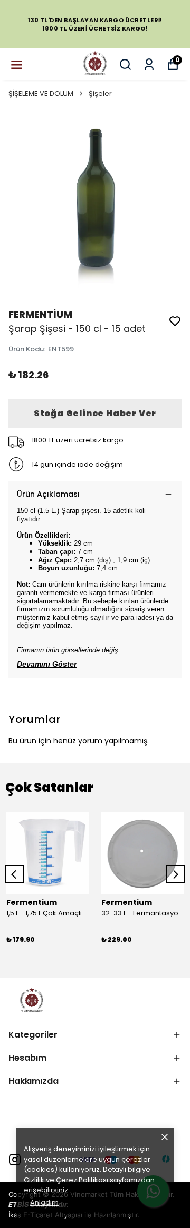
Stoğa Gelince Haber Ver (95, 413)
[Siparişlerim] (149, 64)
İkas (14, 1215)
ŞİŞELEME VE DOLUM (40, 93)
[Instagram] (14, 1159)
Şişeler (100, 93)
